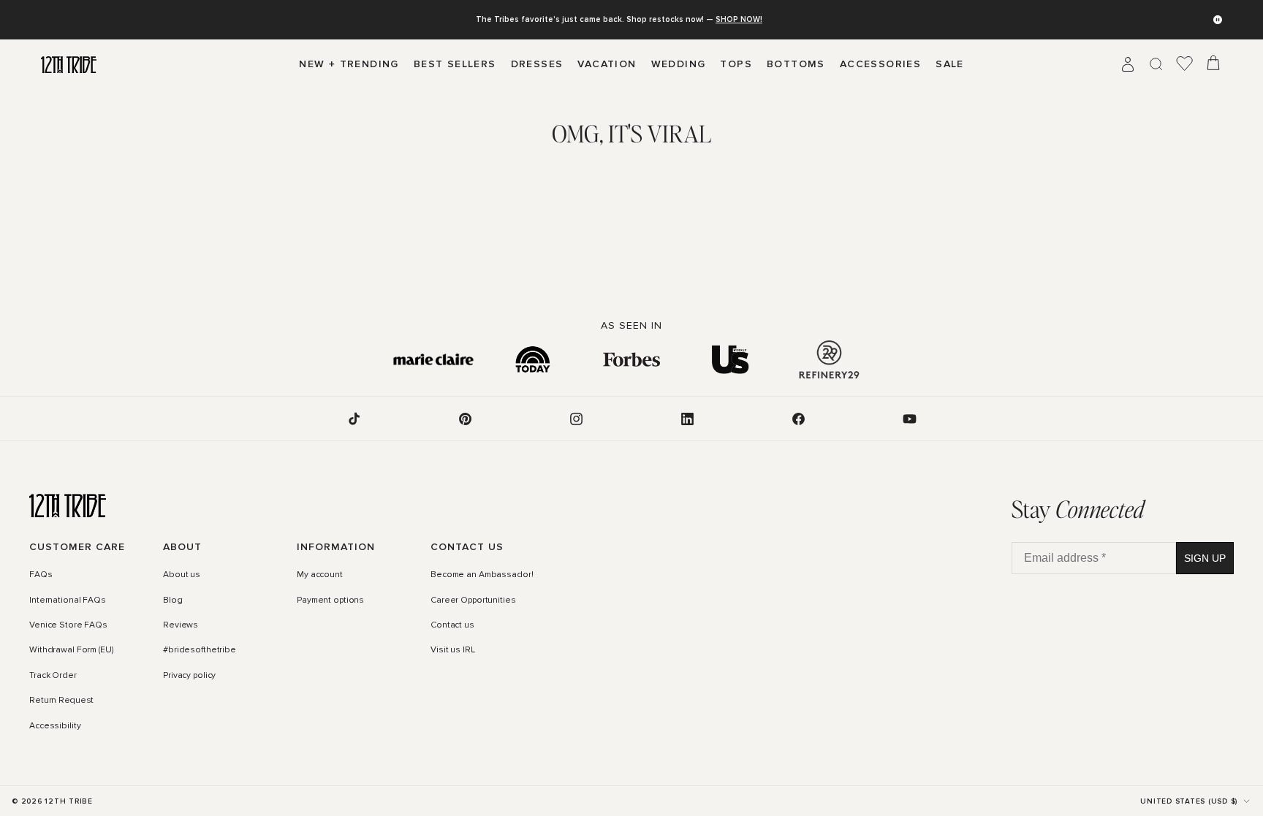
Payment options (330, 600)
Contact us (452, 625)
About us (181, 575)
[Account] (1128, 64)
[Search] (1156, 64)
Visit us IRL (453, 650)
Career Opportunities (473, 600)
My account (320, 575)
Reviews (180, 625)
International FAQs (67, 600)
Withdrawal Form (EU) (71, 650)
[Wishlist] (1185, 64)
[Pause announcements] (1217, 19)
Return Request (61, 700)
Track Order (53, 675)
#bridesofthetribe (199, 650)
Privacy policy (189, 675)
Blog (173, 600)
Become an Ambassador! (482, 575)
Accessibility (54, 726)
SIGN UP (1205, 558)
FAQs (41, 575)
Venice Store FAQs (68, 625)
